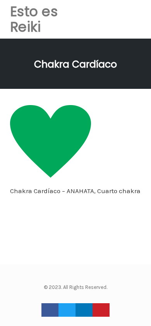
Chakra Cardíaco (75, 64)
